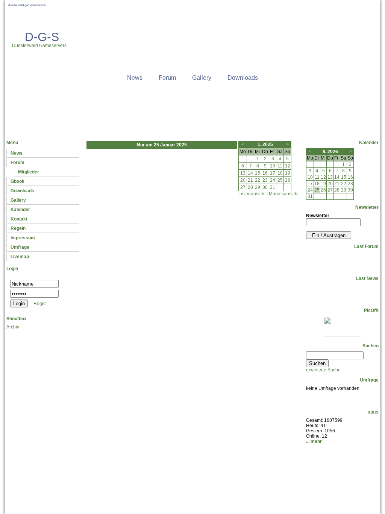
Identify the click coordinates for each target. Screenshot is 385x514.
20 (243, 180)
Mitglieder (28, 172)
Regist (40, 303)
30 (265, 187)
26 (287, 180)
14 (250, 173)
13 (243, 173)
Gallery (201, 78)
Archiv (12, 327)
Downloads (242, 78)
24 (272, 180)
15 (257, 173)
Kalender (20, 209)
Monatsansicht (284, 193)
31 (272, 187)
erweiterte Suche (323, 370)
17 (272, 173)
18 (280, 173)
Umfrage (20, 247)
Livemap (20, 256)
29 (257, 187)
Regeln (18, 228)
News (134, 78)
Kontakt (19, 219)
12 (287, 166)
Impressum (23, 237)
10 (272, 166)
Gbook (17, 181)
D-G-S (42, 37)
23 (265, 180)
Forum (167, 78)
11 (279, 166)
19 (287, 173)
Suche (196, 486)
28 (250, 187)
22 (257, 180)
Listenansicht (251, 193)
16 (265, 173)
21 (250, 180)
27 (243, 187)
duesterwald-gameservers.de (26, 5)
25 (280, 180)
